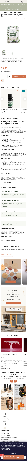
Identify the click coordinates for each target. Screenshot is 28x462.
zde (10, 449)
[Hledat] (19, 1)
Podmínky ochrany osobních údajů (9, 437)
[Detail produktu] (10, 98)
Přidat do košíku (20, 76)
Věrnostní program (5, 439)
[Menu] (25, 1)
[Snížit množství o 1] (2, 76)
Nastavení (13, 453)
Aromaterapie (10, 239)
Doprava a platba (5, 433)
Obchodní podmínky (5, 435)
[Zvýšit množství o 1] (9, 76)
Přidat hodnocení (6, 254)
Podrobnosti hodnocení (19, 18)
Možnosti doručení (7, 71)
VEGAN (8, 242)
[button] (2, 99)
